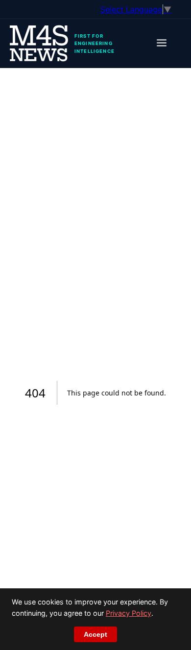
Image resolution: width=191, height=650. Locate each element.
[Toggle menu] (161, 43)
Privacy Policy (128, 613)
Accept (95, 634)
